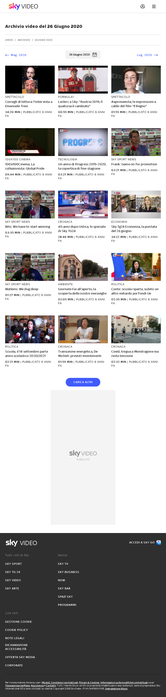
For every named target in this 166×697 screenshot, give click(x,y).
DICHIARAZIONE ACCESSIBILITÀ (16, 647)
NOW (61, 580)
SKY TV (63, 563)
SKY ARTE (12, 588)
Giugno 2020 (44, 39)
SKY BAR (64, 588)
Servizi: (63, 555)
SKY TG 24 (12, 572)
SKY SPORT (13, 563)
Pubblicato (32, 112)
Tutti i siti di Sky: (17, 555)
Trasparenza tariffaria (17, 685)
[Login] (142, 6)
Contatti (51, 685)
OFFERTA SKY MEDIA (20, 657)
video (9, 39)
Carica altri (83, 382)
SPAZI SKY (65, 596)
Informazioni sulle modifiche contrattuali (124, 682)
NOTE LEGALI (14, 638)
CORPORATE (14, 665)
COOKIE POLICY (16, 630)
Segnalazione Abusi (116, 688)
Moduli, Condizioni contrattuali (60, 682)
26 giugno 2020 (79, 54)
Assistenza (37, 685)
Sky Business (68, 572)
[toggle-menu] (153, 6)
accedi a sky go (142, 542)
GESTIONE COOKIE (18, 621)
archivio (24, 39)
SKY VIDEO (13, 580)
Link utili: (12, 613)
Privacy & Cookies (89, 682)
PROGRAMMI (67, 604)
